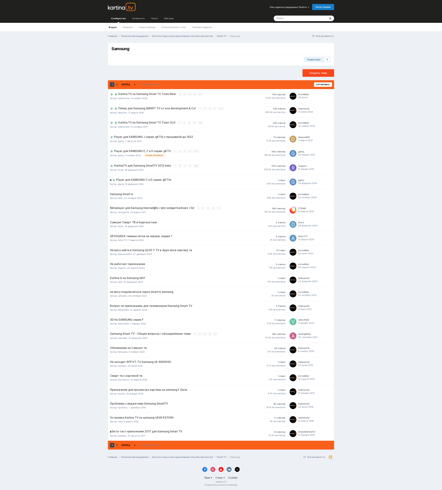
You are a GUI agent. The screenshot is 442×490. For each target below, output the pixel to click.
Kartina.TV (221, 481)
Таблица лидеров (202, 27)
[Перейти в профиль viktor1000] (293, 321)
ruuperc (302, 165)
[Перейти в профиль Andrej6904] (293, 335)
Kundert (122, 365)
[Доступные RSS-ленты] (330, 457)
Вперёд (126, 84)
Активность (138, 18)
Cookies (233, 477)
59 (220, 108)
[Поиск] (330, 18)
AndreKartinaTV (306, 431)
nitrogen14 (123, 212)
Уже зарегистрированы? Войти (289, 7)
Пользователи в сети (174, 27)
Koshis (121, 393)
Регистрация (323, 7)
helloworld (123, 98)
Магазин (169, 18)
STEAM (302, 208)
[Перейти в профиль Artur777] (293, 238)
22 (195, 151)
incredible (303, 94)
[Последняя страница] (134, 84)
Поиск (154, 18)
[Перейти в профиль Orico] (293, 224)
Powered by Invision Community (221, 485)
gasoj (121, 141)
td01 (120, 282)
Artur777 (122, 240)
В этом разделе (314, 18)
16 (200, 122)
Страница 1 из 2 (150, 84)
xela (120, 421)
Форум (112, 27)
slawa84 (122, 338)
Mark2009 (123, 309)
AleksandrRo (125, 254)
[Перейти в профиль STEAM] (293, 210)
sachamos (123, 379)
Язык (207, 477)
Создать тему (318, 72)
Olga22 (122, 268)
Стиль (219, 477)
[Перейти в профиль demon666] (293, 139)
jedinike (122, 435)
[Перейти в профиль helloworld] (293, 110)
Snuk (120, 169)
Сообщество (118, 18)
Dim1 (120, 198)
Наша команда (147, 27)
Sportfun (122, 407)
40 (196, 165)
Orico (301, 222)
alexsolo (122, 112)
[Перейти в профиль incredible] (293, 96)
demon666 (304, 137)
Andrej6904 (304, 334)
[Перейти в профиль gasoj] (293, 153)
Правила (128, 27)
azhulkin (122, 295)
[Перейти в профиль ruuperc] (293, 167)
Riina (120, 226)
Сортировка (322, 85)
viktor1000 (123, 323)
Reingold (122, 351)
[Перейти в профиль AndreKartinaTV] (293, 433)
